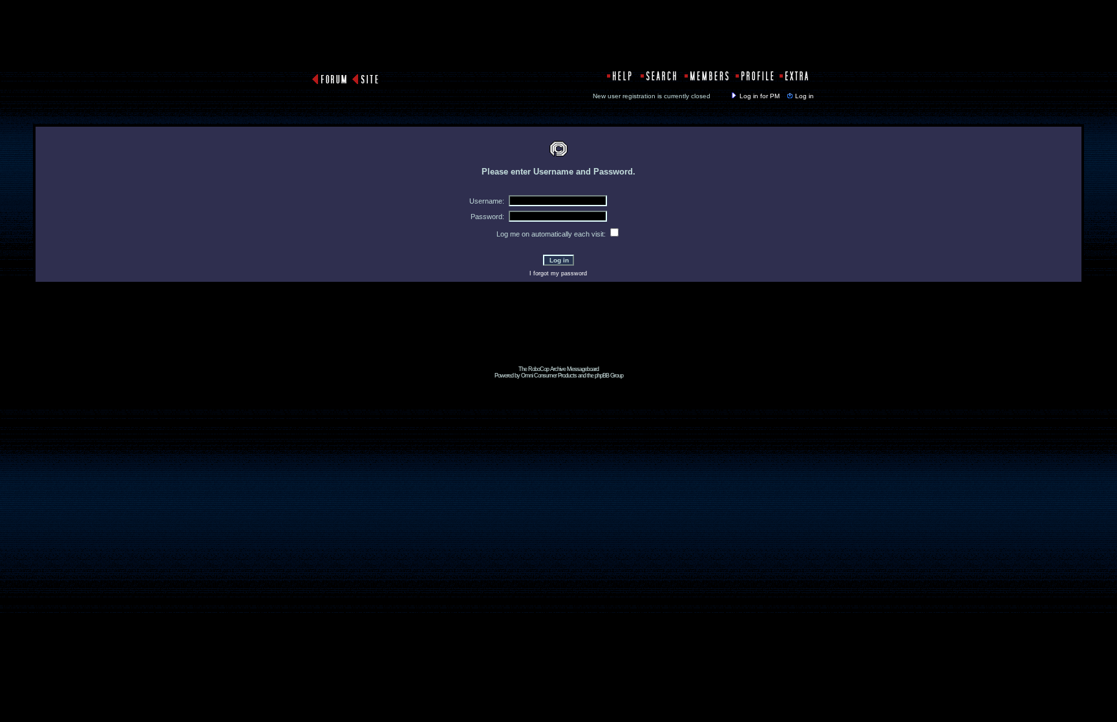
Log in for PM (759, 96)
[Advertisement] (558, 337)
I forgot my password (558, 273)
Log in (804, 96)
